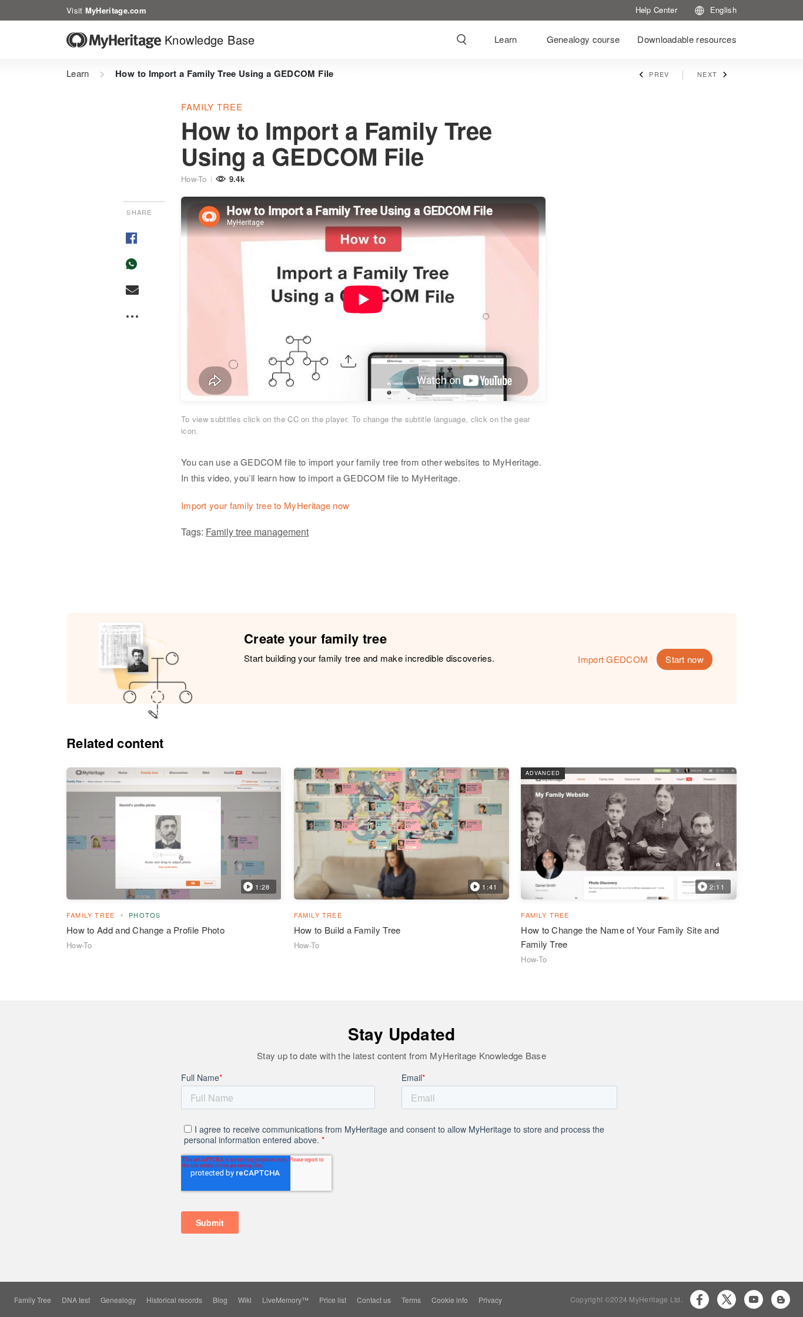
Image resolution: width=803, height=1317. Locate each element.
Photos (144, 914)
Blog (220, 1300)
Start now (684, 659)
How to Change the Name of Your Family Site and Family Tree (620, 937)
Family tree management (257, 531)
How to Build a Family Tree (347, 930)
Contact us (374, 1300)
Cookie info (449, 1300)
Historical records (174, 1300)
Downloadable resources (687, 39)
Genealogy (118, 1300)
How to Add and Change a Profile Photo (145, 930)
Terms (411, 1300)
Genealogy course (583, 39)
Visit (106, 9)
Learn (505, 39)
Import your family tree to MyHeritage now (265, 505)
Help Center (656, 9)
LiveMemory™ (285, 1300)
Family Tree (32, 1300)
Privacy (490, 1300)
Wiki (245, 1300)
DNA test (76, 1300)
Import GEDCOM (613, 659)
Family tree (212, 106)
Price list (332, 1300)
